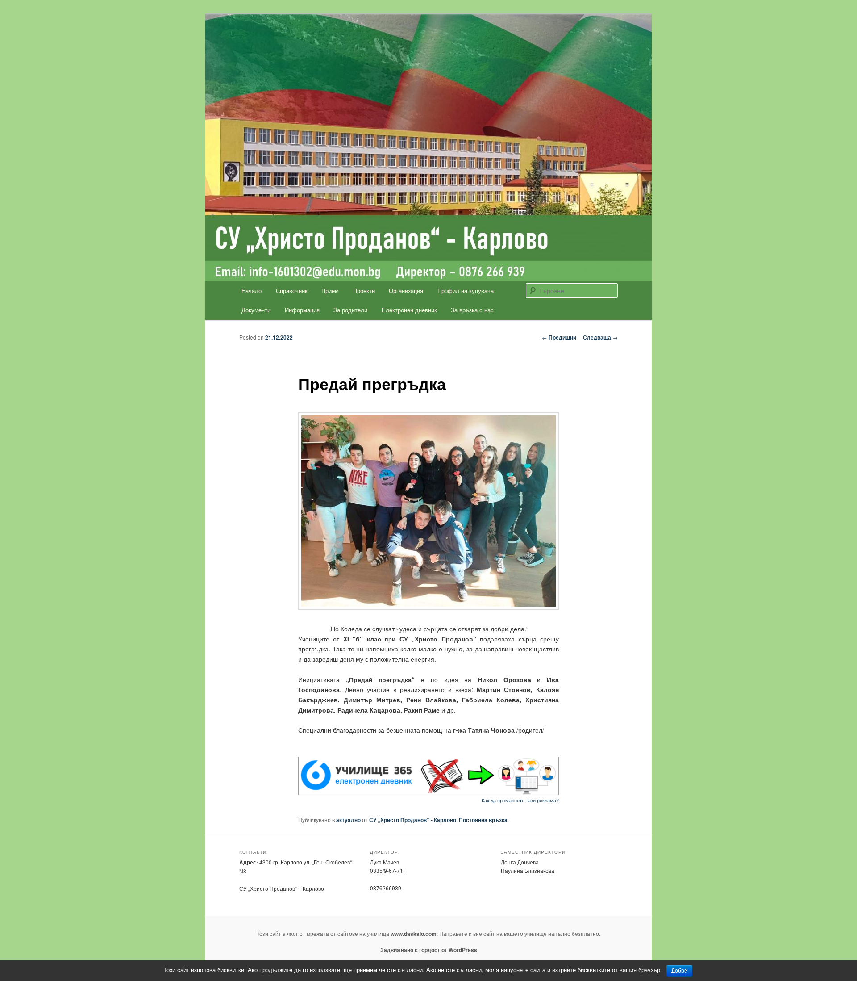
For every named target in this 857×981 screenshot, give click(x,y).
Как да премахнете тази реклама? (520, 800)
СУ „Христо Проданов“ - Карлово (412, 820)
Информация (302, 310)
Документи (255, 310)
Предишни (559, 337)
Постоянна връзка (483, 820)
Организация (406, 290)
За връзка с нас (472, 310)
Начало (251, 290)
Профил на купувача (465, 290)
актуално (348, 820)
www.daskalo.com (414, 934)
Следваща (600, 337)
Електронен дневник (409, 310)
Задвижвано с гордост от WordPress (428, 950)
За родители (350, 310)
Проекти (364, 290)
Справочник (292, 290)
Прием (330, 290)
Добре (679, 971)
